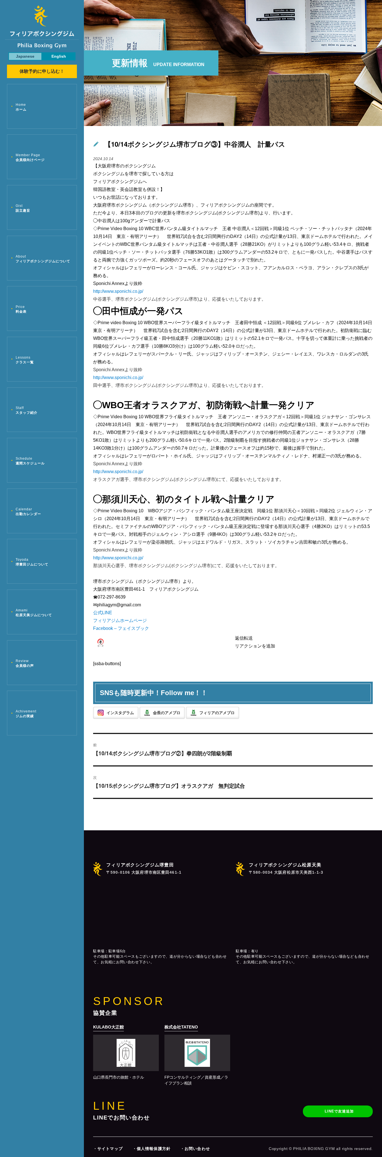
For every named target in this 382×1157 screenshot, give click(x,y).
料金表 (21, 309)
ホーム (21, 107)
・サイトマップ (108, 1148)
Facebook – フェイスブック (121, 628)
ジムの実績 (26, 713)
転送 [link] (248, 638)
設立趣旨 (23, 208)
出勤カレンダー (28, 511)
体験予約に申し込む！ (42, 71)
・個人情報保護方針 (152, 1148)
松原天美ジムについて (34, 612)
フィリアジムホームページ (120, 620)
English (58, 56)
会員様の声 (25, 663)
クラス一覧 (25, 360)
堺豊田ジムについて (32, 562)
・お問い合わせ (195, 1148)
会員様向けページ (30, 157)
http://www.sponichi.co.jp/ (118, 291)
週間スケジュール (30, 461)
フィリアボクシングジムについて (43, 258)
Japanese (25, 56)
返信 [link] (239, 638)
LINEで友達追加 (339, 1111)
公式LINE (102, 612)
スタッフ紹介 (26, 410)
